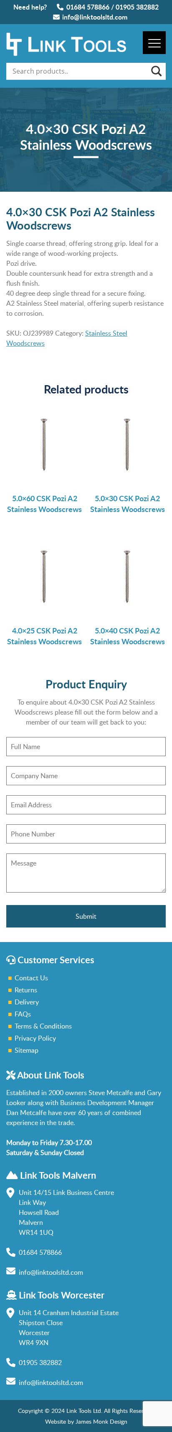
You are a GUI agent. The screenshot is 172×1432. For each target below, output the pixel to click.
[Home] (66, 53)
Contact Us (31, 977)
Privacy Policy (35, 1038)
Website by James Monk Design (86, 1421)
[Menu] (154, 42)
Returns (26, 989)
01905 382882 (137, 7)
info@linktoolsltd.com (94, 17)
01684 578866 (87, 7)
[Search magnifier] (156, 71)
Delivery (27, 1002)
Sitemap (26, 1050)
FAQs (23, 1014)
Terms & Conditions (43, 1026)
